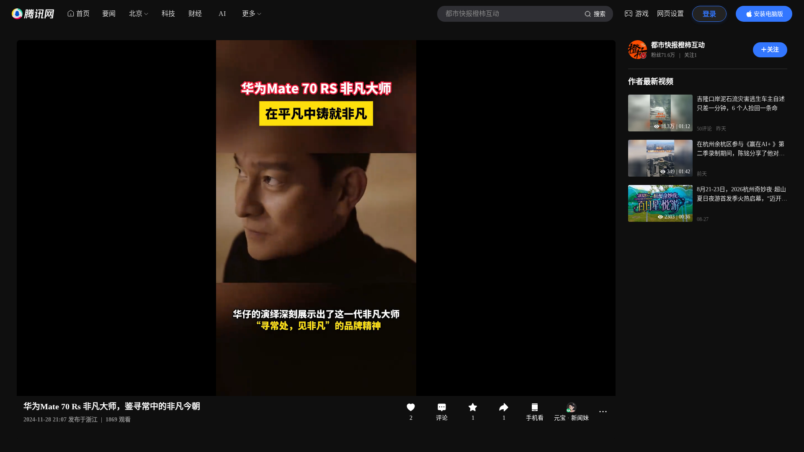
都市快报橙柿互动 (678, 45)
